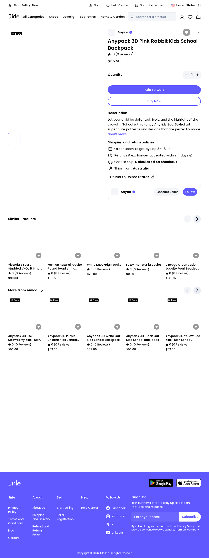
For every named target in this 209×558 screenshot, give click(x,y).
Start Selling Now (26, 5)
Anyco (123, 32)
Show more (117, 134)
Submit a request (152, 5)
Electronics (87, 17)
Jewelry (68, 17)
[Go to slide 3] (44, 139)
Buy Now (154, 101)
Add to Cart (154, 89)
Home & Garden (113, 17)
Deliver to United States (129, 177)
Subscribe (190, 516)
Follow (190, 192)
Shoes (53, 17)
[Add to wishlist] (186, 32)
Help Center (119, 5)
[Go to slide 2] (29, 139)
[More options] (197, 32)
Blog (97, 5)
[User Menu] (182, 16)
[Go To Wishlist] (190, 16)
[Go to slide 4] (58, 139)
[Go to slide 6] (88, 139)
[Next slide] (197, 219)
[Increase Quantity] (197, 74)
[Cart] (198, 16)
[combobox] (155, 16)
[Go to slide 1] (14, 139)
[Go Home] (14, 16)
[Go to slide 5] (73, 139)
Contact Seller (167, 192)
